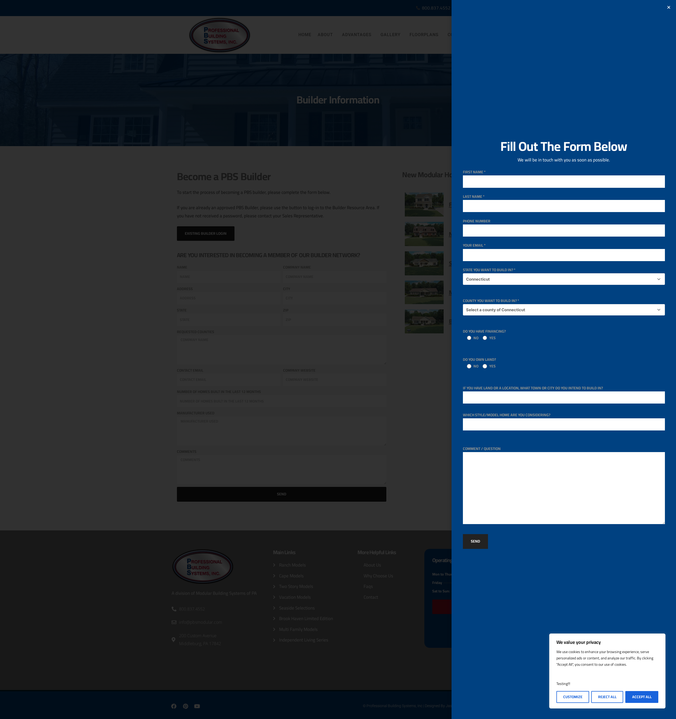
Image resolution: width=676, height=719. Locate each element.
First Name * (474, 172)
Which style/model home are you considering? (506, 414)
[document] (338, 359)
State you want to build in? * (489, 269)
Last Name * (474, 196)
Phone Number (476, 221)
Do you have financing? (484, 334)
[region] (607, 671)
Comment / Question (482, 448)
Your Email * (474, 245)
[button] (669, 7)
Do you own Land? (479, 363)
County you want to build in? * (491, 300)
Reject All (607, 696)
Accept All (642, 696)
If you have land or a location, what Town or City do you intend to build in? (533, 388)
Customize (573, 696)
